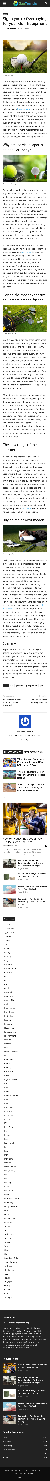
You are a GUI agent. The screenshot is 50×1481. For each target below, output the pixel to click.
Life (5, 1147)
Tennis (6, 689)
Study (6, 1250)
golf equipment (31, 686)
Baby (6, 948)
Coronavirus (9, 996)
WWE (6, 1293)
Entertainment (10, 1032)
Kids (6, 1131)
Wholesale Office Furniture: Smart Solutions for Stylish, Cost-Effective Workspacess (31, 863)
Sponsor (8, 1242)
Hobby (7, 1087)
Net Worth (8, 1190)
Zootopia (8, 1297)
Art (5, 944)
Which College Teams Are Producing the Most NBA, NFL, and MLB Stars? (30, 762)
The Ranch (9, 1270)
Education (8, 1024)
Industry (8, 1111)
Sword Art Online (12, 1258)
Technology (9, 1266)
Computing (9, 992)
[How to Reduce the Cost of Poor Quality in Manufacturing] (25, 819)
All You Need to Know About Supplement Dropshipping (12, 702)
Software (8, 1238)
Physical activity (24, 109)
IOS (5, 1123)
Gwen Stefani (10, 1071)
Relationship (9, 1218)
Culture (7, 1004)
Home (5, 10)
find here (27, 508)
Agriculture (9, 932)
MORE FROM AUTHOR (33, 752)
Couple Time (9, 1000)
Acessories (9, 928)
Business (8, 964)
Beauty (7, 952)
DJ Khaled (8, 1016)
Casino (7, 980)
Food (6, 1047)
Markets (7, 1162)
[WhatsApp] (23, 34)
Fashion (7, 1040)
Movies (7, 1178)
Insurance (8, 1115)
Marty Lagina (10, 1166)
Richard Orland (10, 28)
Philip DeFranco (11, 1206)
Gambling (8, 1059)
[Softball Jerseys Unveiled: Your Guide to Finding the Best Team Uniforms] (9, 787)
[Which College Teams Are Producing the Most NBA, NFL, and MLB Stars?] (9, 762)
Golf (11, 686)
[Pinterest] (17, 34)
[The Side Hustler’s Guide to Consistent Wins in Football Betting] (9, 774)
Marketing (8, 1159)
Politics (7, 1214)
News (6, 1194)
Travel (7, 1278)
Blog (6, 960)
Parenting (8, 1202)
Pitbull (7, 1210)
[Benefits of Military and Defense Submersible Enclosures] (9, 877)
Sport (12, 10)
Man (6, 1155)
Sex (5, 1230)
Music (7, 1186)
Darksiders (9, 1012)
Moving (7, 1182)
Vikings (7, 1285)
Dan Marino (9, 1008)
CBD (6, 984)
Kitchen (7, 1135)
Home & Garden (11, 1095)
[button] (4, 3)
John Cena (8, 1127)
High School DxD (11, 1079)
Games (7, 1063)
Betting (7, 956)
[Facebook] (5, 34)
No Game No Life (11, 1198)
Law (6, 1139)
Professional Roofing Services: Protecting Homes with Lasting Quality (31, 901)
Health (7, 1075)
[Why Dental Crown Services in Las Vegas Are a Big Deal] (9, 889)
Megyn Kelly (9, 1170)
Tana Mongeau (10, 1262)
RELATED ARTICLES (12, 752)
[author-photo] (25, 728)
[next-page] (8, 797)
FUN (6, 1055)
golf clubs (26, 252)
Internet (7, 1119)
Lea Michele (9, 1143)
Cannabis (8, 972)
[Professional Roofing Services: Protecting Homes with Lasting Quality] (9, 902)
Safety (7, 1226)
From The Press (11, 1051)
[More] (30, 34)
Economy (8, 1020)
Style (6, 1254)
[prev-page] (4, 797)
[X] (11, 34)
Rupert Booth (8, 845)
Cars (6, 976)
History (7, 1083)
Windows (8, 1289)
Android (7, 936)
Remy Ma (8, 1222)
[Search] (46, 3)
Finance (7, 1043)
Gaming (7, 1067)
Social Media (10, 1234)
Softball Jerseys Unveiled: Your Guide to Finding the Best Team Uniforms (30, 787)
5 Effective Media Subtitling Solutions (38, 701)
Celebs (7, 988)
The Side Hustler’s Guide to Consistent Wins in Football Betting (31, 774)
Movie (7, 1174)
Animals (7, 940)
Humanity (8, 1107)
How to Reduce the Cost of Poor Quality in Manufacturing (23, 840)
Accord (7, 924)
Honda (7, 1099)
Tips (6, 1274)
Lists (6, 1151)
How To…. (8, 1103)
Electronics (9, 1028)
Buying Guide (10, 968)
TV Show (8, 1282)
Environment (10, 1036)
